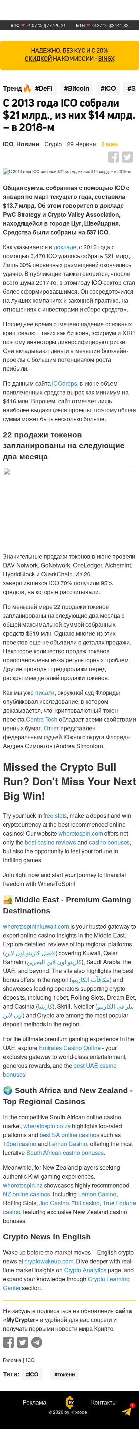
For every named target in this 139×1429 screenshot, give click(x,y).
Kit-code (78, 1412)
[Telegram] (127, 1413)
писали (44, 692)
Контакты (104, 1402)
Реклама (34, 1402)
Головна (12, 1359)
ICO (8, 144)
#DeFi (44, 88)
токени (66, 1374)
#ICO (108, 88)
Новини (27, 144)
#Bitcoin (76, 88)
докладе (65, 247)
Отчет (51, 728)
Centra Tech (41, 719)
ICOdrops (64, 383)
